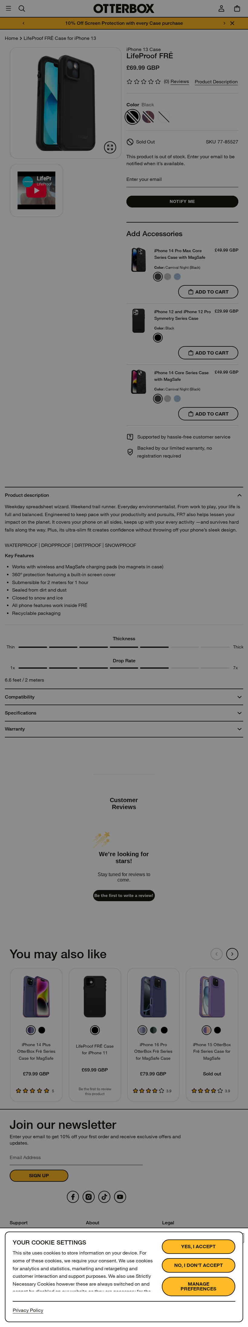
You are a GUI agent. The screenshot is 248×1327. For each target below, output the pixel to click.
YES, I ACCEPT (198, 1246)
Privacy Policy (28, 1310)
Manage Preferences (198, 1286)
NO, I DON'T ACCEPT (198, 1265)
